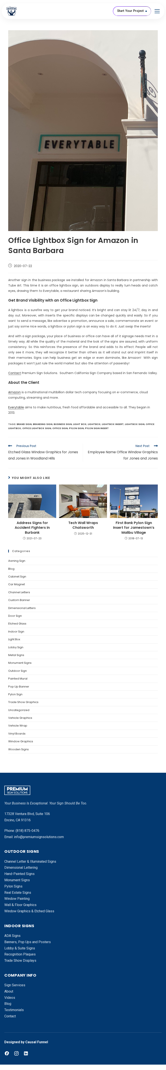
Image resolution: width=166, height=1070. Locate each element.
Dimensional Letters (22, 608)
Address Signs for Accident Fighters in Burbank (32, 528)
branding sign (42, 424)
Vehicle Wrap (17, 726)
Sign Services (14, 985)
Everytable (16, 407)
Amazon (14, 392)
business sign (63, 424)
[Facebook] (7, 1053)
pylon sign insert (97, 428)
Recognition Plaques (20, 954)
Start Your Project (130, 11)
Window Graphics (20, 741)
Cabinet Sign (17, 576)
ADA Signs (12, 936)
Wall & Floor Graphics (20, 905)
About (8, 991)
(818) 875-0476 (27, 831)
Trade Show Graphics (23, 702)
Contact (14, 373)
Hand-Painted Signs (19, 874)
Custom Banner (19, 600)
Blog (11, 569)
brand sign (24, 424)
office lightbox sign (36, 428)
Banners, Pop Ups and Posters (27, 942)
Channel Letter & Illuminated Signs (30, 861)
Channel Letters (19, 592)
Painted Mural (17, 679)
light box (79, 424)
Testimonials (14, 1010)
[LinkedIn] (26, 1053)
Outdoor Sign (17, 671)
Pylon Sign (15, 694)
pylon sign (76, 428)
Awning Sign (16, 561)
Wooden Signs (18, 749)
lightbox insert (113, 424)
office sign (60, 428)
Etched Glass (17, 624)
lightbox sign (134, 424)
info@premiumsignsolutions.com (39, 837)
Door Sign (15, 616)
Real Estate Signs (17, 893)
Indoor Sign (16, 631)
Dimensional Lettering (21, 867)
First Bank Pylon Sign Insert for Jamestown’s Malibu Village (133, 528)
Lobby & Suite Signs (19, 948)
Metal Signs (16, 655)
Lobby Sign (15, 647)
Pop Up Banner (18, 686)
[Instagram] (16, 1053)
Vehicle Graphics (20, 718)
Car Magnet (16, 584)
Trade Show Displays (20, 960)
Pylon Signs (13, 886)
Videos (9, 998)
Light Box (14, 639)
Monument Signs (20, 663)
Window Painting (17, 899)
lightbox (94, 424)
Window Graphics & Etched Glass (29, 911)
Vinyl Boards (17, 734)
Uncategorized (18, 710)
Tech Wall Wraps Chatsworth (83, 525)
